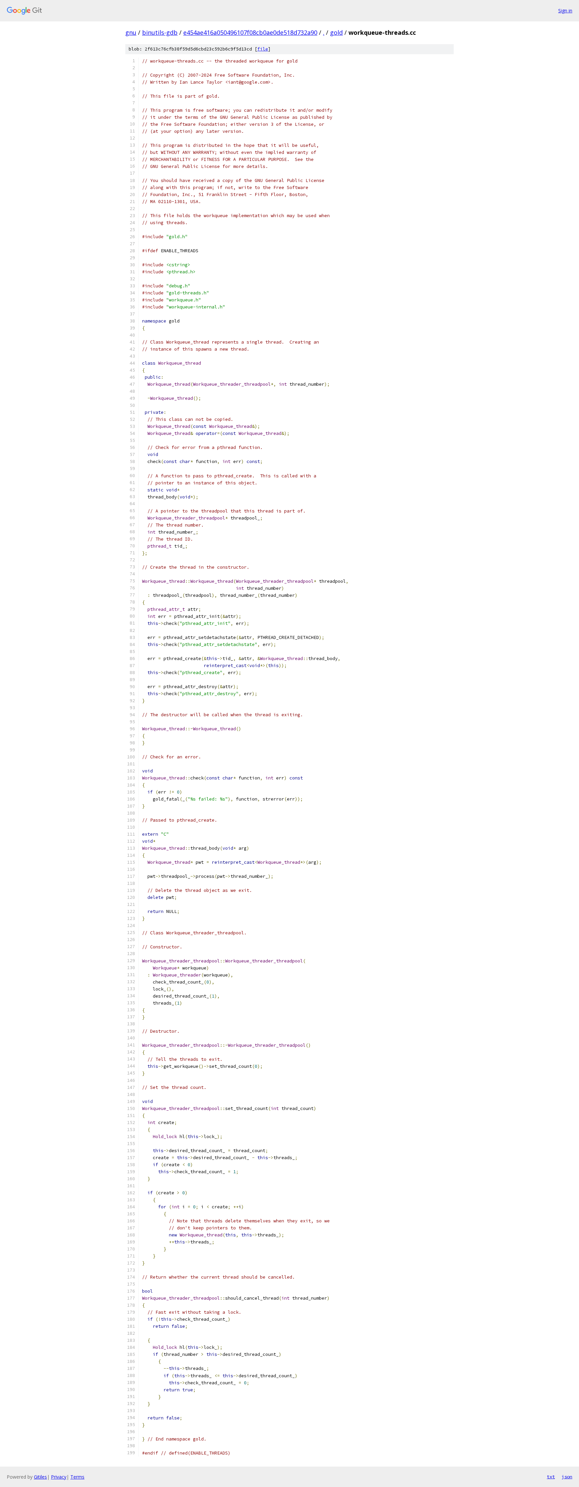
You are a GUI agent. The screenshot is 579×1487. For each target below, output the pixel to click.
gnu (130, 32)
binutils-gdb (160, 32)
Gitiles (40, 1477)
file (262, 49)
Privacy (58, 1477)
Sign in (565, 10)
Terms (77, 1477)
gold (336, 32)
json (567, 1477)
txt (551, 1477)
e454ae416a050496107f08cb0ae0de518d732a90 (250, 32)
